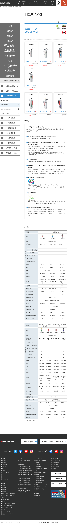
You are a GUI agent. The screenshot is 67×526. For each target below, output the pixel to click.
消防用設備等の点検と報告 (25, 466)
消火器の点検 (39, 482)
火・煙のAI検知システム (7, 505)
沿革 (3, 468)
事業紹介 (4, 470)
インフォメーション (37, 3)
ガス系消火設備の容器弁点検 (25, 470)
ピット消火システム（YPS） (8, 503)
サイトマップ (4, 522)
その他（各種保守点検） (24, 472)
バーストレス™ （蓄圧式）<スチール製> (11, 90)
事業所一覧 (4, 464)
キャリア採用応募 (57, 466)
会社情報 (18, 3)
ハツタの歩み (5, 466)
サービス (29, 3)
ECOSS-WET (4, 104)
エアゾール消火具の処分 (24, 482)
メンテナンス (22, 464)
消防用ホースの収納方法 (7, 514)
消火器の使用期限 (40, 480)
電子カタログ (5, 479)
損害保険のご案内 (23, 488)
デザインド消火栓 (6, 512)
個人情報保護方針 (18, 522)
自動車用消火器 (11, 133)
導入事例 (4, 509)
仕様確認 (34, 63)
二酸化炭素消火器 (11, 128)
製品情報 (24, 3)
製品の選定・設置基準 (41, 460)
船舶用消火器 (11, 138)
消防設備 (38, 464)
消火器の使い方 (39, 478)
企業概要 (4, 462)
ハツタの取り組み (6, 472)
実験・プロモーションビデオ (42, 484)
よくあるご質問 (56, 460)
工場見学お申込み (57, 464)
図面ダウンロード (30, 61)
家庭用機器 (38, 466)
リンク (10, 522)
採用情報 (45, 3)
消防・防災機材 (5, 499)
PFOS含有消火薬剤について (25, 468)
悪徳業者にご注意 (40, 489)
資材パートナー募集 (57, 468)
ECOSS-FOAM (5, 113)
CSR (3, 475)
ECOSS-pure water (6, 109)
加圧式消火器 (11, 118)
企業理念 (4, 460)
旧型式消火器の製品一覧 (10, 80)
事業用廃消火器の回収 (24, 478)
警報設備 (4, 489)
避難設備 (4, 491)
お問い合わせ (51, 3)
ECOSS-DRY (4, 100)
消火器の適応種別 (40, 476)
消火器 (3, 485)
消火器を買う (59, 473)
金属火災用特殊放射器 (11, 148)
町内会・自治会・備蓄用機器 (8, 493)
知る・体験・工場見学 (41, 472)
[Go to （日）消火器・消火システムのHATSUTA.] (0, 6)
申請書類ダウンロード (41, 487)
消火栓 (3, 501)
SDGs (3, 477)
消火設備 (4, 487)
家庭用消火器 (11, 143)
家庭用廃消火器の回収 (24, 480)
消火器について (39, 474)
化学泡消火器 (11, 123)
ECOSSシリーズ (11, 95)
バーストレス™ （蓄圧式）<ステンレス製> (11, 85)
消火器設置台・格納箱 (11, 153)
